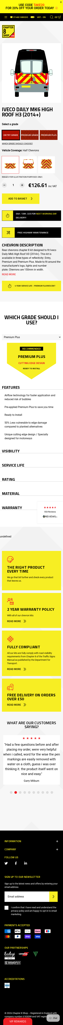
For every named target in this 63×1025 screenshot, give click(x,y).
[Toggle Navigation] (6, 17)
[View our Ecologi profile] (10, 955)
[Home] (8, 31)
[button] (50, 513)
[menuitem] (24, 953)
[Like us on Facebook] (16, 863)
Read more (9, 274)
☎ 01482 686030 (19, 17)
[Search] (51, 17)
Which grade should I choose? (17, 143)
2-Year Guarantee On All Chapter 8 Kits (35, 285)
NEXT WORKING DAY (46, 213)
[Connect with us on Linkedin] (26, 863)
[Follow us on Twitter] (7, 863)
